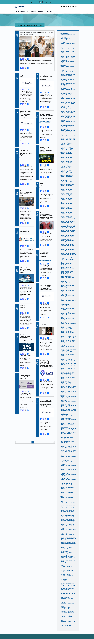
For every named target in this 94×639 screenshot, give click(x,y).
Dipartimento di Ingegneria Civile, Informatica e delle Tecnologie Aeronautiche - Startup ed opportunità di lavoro (68, 218)
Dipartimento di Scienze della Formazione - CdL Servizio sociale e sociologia (68, 444)
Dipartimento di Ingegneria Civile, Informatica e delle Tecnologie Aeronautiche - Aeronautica (66, 143)
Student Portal (24, 2)
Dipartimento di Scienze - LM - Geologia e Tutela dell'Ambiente (67, 342)
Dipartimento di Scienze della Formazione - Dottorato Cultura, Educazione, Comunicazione (68, 448)
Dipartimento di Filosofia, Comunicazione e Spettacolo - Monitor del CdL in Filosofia (68, 125)
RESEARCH (33, 11)
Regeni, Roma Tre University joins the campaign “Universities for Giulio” (46, 149)
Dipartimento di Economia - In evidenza (67, 56)
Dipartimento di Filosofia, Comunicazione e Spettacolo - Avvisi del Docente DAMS (68, 79)
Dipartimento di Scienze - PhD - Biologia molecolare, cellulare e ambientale (67, 373)
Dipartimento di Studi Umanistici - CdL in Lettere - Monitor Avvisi (67, 517)
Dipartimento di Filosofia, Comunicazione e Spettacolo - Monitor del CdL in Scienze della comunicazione (68, 128)
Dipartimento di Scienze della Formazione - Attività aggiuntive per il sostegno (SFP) (68, 387)
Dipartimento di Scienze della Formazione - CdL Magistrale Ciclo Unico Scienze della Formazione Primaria (68, 413)
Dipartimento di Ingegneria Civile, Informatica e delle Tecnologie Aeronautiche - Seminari (66, 214)
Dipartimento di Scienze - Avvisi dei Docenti (68, 323)
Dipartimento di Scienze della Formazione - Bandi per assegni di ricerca (68, 397)
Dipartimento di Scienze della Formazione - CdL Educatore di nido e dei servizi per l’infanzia (68, 407)
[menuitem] (16, 11)
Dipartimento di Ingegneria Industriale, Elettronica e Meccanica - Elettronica (67, 236)
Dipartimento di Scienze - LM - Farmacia (67, 340)
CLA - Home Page (63, 37)
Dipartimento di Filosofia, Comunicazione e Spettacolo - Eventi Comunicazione (68, 112)
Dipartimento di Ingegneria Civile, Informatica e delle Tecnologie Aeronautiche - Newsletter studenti (66, 174)
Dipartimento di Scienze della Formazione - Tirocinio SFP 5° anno (68, 480)
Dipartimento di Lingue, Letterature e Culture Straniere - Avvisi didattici (67, 270)
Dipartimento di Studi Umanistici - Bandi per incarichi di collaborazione (67, 508)
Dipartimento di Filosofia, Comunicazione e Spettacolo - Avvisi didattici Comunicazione (68, 84)
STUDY (27, 11)
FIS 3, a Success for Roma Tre (25, 306)
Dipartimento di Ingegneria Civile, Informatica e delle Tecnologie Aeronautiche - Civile (66, 155)
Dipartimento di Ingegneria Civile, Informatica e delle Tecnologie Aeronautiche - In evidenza (66, 162)
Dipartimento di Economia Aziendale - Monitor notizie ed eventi (67, 72)
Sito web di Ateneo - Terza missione (66, 624)
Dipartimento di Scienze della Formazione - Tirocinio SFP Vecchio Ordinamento (68, 483)
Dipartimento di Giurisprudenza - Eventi (67, 138)
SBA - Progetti (63, 580)
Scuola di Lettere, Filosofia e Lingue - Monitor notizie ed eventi (67, 596)
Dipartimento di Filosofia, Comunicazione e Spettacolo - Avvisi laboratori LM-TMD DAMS (68, 100)
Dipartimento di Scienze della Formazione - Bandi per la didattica (68, 400)
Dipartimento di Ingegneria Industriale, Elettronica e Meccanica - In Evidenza (67, 228)
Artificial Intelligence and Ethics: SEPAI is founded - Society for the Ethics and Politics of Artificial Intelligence (46, 364)
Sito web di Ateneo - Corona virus (66, 601)
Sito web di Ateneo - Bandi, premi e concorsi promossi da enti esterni (66, 599)
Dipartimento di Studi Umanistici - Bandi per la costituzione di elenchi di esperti (67, 515)
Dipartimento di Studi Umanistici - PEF (67, 546)
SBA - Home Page (63, 579)
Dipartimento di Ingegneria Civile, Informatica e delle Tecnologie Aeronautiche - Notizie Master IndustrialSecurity (66, 178)
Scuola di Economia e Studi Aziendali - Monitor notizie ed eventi (67, 589)
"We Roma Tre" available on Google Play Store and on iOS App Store (25, 270)
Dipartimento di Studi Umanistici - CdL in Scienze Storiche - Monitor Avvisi (67, 522)
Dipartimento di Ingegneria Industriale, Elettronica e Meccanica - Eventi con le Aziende (67, 242)
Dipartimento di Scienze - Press (66, 382)
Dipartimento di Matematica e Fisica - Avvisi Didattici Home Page (67, 283)
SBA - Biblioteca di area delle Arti (66, 566)
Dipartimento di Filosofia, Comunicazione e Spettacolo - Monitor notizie (68, 131)
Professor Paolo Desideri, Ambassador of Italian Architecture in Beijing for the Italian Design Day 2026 (46, 215)
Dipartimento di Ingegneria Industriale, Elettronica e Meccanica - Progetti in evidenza (67, 257)
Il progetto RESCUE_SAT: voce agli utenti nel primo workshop (26, 193)
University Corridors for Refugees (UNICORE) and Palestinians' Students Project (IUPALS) (36, 33)
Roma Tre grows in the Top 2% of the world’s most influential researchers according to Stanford (26, 337)
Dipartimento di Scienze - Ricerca (66, 383)
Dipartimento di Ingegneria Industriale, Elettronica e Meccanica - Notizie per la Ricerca (67, 251)
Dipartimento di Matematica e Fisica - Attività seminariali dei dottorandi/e (67, 278)
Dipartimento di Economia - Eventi (66, 55)
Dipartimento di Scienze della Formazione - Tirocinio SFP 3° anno (68, 475)
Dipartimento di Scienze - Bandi (66, 327)
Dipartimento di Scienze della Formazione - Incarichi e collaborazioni (68, 460)
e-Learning (30, 2)
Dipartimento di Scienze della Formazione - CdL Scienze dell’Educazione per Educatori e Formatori (68, 430)
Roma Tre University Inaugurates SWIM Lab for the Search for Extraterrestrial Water (46, 287)
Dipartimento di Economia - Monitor (67, 57)
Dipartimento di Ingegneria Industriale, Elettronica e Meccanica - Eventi (67, 238)
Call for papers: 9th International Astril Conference (25, 376)
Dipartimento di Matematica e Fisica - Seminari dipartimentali (67, 319)
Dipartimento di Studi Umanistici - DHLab (67, 524)
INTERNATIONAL (49, 11)
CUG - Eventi (62, 41)
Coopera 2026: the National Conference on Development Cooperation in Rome (46, 116)
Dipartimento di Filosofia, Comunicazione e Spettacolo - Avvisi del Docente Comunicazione (68, 75)
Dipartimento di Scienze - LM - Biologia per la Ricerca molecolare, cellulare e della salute (68, 338)
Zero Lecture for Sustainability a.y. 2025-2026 (26, 231)
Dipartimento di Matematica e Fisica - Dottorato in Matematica (67, 296)
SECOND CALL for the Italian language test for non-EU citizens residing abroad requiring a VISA (25, 114)
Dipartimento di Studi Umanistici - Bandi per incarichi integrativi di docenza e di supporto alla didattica (67, 511)
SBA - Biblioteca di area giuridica (66, 574)
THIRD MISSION (40, 11)
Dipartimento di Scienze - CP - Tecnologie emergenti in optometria (67, 329)
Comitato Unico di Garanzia (65, 38)
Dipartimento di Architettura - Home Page (68, 50)
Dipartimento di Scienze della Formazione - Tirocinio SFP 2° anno (68, 472)
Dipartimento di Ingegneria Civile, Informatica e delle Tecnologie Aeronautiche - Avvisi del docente (66, 147)
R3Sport (62, 565)
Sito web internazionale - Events (66, 625)
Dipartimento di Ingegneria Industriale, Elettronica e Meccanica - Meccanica (67, 247)
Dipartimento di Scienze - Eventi (66, 331)
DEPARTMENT (21, 11)
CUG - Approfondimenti (64, 39)
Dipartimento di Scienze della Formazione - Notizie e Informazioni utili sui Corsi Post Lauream (68, 467)
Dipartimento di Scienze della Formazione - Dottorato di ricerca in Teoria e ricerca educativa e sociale (68, 451)
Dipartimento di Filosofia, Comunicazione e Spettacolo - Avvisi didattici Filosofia (68, 90)
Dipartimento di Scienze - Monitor (66, 359)
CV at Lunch (43, 324)
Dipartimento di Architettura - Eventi (67, 48)
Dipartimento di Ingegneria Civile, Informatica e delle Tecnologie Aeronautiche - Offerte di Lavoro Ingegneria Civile (66, 200)
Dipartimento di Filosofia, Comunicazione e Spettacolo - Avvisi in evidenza (68, 93)
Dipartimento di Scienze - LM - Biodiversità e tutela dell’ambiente (68, 334)
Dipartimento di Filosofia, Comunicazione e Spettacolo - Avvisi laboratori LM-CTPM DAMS (68, 96)
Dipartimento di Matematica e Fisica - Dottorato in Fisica (67, 293)
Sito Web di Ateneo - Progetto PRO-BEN (67, 615)
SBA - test (62, 582)
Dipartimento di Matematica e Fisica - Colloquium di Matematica (67, 288)
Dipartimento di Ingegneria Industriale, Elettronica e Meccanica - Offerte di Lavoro (68, 254)
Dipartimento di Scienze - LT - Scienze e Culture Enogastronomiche (67, 352)
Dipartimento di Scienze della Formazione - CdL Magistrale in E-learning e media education (68, 421)
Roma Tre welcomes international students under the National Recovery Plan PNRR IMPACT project (46, 403)
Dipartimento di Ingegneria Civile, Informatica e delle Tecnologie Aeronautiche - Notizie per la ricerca (67, 187)
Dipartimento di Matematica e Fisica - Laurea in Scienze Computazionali (67, 311)
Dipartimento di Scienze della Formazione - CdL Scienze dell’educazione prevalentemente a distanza (68, 434)
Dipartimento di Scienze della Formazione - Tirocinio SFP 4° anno (68, 477)
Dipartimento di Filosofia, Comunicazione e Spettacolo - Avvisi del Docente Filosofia (68, 81)
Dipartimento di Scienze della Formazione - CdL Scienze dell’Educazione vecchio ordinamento (68, 437)
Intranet (33, 2)
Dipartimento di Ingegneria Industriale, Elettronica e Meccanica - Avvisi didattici (67, 226)
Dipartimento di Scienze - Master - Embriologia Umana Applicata (66, 357)
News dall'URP (63, 562)
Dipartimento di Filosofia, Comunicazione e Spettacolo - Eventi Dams (68, 114)
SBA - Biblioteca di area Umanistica (66, 578)
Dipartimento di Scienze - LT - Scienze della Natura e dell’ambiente (68, 350)
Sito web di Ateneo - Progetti (65, 614)
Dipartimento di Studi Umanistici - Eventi (67, 525)
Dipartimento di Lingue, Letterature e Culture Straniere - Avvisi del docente (67, 268)
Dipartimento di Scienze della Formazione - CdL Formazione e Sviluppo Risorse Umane (68, 410)
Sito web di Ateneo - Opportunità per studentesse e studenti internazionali (67, 612)
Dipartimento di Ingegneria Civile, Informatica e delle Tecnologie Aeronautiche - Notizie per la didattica (67, 183)
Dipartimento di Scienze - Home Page (67, 332)
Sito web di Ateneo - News (65, 607)
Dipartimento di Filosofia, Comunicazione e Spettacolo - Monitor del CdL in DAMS (68, 122)
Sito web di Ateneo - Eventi (65, 602)
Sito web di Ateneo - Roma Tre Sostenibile (68, 622)
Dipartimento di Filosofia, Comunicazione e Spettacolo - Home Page (68, 119)
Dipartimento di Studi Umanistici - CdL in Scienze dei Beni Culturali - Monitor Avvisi (67, 520)
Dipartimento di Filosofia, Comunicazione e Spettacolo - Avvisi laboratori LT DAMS (68, 103)
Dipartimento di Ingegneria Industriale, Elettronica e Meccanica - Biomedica (67, 231)
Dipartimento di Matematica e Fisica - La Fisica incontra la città (67, 304)
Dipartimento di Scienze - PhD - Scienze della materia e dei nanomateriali (67, 375)
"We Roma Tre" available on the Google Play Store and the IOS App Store (26, 153)
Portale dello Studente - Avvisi (66, 564)
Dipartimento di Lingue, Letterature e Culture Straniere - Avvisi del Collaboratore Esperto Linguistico (68, 265)
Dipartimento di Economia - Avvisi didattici (68, 53)
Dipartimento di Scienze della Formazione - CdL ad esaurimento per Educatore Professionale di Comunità (68, 403)
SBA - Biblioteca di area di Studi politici (67, 573)
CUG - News (62, 42)
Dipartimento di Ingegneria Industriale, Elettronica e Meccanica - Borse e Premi (67, 233)
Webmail (37, 2)
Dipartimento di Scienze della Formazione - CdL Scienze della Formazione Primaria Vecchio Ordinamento (68, 441)
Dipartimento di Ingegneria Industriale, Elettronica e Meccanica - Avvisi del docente (67, 223)
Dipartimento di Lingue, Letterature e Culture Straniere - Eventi (67, 273)
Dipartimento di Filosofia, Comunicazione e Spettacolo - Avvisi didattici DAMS (68, 87)
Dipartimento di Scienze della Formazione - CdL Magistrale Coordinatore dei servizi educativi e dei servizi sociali (68, 417)
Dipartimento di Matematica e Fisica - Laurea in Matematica (67, 309)
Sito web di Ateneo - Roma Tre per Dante (67, 621)
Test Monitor (62, 628)
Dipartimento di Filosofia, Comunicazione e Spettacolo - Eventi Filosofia (68, 117)
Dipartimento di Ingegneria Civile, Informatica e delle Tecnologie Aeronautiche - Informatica (66, 166)
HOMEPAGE (16, 11)
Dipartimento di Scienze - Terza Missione (67, 385)
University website (18, 2)
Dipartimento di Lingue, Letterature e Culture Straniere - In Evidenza (67, 275)
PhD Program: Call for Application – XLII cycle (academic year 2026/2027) (46, 77)
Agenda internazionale (64, 33)
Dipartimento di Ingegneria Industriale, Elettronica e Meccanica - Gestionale (67, 245)
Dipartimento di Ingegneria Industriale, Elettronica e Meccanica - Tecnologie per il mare (68, 261)
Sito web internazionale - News (66, 626)
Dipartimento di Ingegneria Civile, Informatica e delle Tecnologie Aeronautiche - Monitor (66, 170)
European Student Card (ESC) (26, 75)
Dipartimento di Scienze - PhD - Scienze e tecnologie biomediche (67, 380)
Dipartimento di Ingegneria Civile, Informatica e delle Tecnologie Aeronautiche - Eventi (66, 159)
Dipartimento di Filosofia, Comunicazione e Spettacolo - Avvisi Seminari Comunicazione (68, 106)
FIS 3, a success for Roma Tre (45, 184)
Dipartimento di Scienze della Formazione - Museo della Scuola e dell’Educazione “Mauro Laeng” (68, 463)
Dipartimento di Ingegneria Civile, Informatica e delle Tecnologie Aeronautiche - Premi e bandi (66, 210)
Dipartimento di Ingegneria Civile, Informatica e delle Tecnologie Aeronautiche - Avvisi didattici (66, 151)
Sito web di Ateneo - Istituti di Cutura (67, 603)
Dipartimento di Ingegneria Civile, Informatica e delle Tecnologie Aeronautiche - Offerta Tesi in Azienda (67, 191)
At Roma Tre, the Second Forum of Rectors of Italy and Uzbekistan (45, 254)
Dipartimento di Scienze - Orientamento (67, 371)
